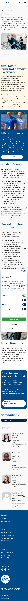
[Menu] (25, 3)
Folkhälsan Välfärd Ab (6, 541)
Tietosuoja (3, 518)
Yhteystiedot (4, 515)
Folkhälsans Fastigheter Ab (7, 535)
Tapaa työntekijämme (6, 58)
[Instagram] (5, 569)
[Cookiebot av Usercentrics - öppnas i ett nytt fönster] (20, 271)
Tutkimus (3, 560)
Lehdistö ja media (5, 555)
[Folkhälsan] (7, 2)
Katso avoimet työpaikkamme (10, 157)
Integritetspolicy (5, 598)
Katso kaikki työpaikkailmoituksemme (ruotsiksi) (10, 403)
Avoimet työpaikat (5, 54)
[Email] (19, 444)
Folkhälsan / (4, 10)
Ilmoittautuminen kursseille (7, 552)
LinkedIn (10, 569)
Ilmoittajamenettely (6, 521)
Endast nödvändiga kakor (14, 328)
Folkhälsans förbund (6, 532)
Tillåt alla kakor (14, 319)
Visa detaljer (20, 314)
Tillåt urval (14, 324)
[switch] (24, 300)
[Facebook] (2, 569)
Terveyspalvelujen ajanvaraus (8, 558)
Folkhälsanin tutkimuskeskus (8, 529)
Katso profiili (15, 506)
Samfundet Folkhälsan (6, 543)
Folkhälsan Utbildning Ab (7, 538)
